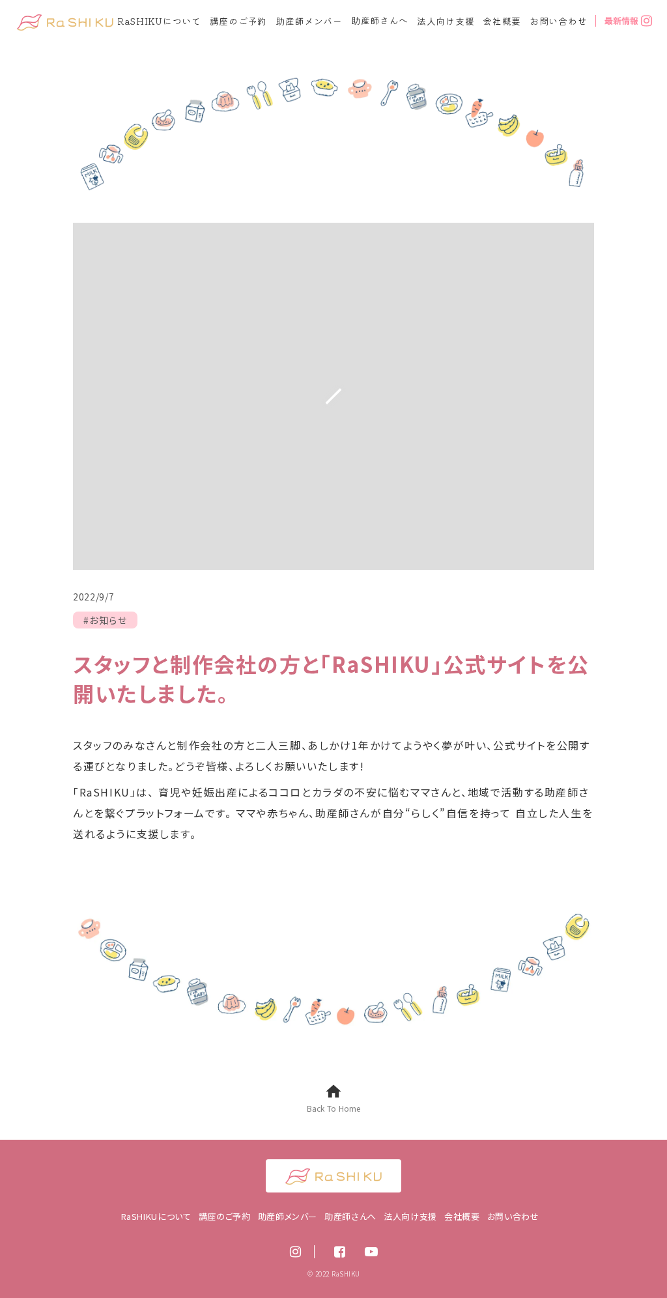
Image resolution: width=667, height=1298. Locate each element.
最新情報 (621, 21)
